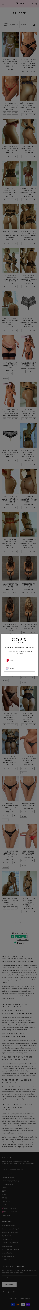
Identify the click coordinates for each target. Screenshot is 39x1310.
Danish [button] (11, 660)
